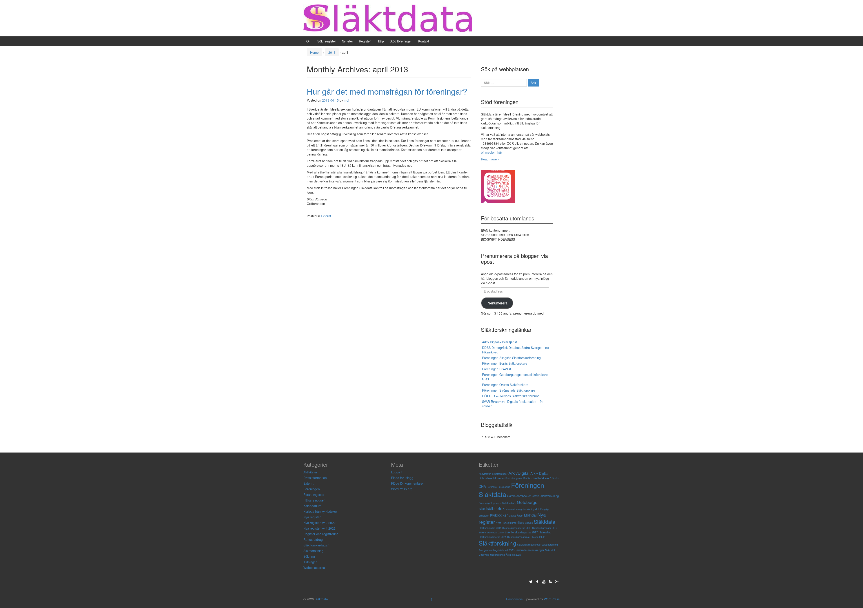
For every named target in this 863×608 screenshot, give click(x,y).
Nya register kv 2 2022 (319, 522)
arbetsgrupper (499, 473)
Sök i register (326, 41)
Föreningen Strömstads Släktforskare (508, 390)
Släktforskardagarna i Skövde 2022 (526, 537)
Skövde (529, 522)
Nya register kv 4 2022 (319, 528)
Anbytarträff (485, 473)
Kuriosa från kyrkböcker (320, 511)
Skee (520, 522)
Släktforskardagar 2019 (491, 532)
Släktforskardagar (316, 545)
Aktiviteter (310, 472)
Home (314, 52)
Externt (326, 216)
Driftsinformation (315, 477)
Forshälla (492, 486)
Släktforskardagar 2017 (544, 528)
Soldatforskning (549, 544)
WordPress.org (401, 489)
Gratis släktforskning (545, 496)
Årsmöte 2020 (513, 554)
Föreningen (311, 489)
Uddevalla (484, 554)
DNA (482, 486)
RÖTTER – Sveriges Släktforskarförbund (511, 396)
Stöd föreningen (401, 41)
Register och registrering (320, 534)
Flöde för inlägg (402, 477)
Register (365, 41)
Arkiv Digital (539, 473)
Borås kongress (513, 478)
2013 (332, 52)
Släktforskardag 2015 (490, 528)
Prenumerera (497, 302)
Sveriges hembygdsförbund (493, 550)
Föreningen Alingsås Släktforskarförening (511, 357)
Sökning (309, 556)
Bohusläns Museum (492, 478)
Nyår (498, 522)
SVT (511, 550)
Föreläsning (504, 486)
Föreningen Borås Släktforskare (504, 363)
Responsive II (515, 599)
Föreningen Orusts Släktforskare (505, 384)
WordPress (552, 599)
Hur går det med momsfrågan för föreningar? (387, 91)
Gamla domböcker (519, 496)
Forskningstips (313, 494)
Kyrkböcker (499, 515)
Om (308, 41)
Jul (537, 509)
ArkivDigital (518, 473)
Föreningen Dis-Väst (496, 369)
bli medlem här (491, 152)
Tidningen (310, 562)
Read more (490, 159)
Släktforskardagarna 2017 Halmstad (528, 532)
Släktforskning (313, 550)
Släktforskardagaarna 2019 (516, 528)
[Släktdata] (387, 18)
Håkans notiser (314, 500)
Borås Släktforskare (536, 478)
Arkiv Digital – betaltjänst (499, 342)
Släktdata (544, 521)
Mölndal (530, 515)
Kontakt (423, 41)
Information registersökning (519, 509)
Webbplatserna (314, 567)
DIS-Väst (554, 478)
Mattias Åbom (516, 515)
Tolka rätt (550, 550)
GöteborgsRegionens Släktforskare (497, 503)
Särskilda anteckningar (529, 550)
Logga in (397, 472)
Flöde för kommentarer (407, 483)
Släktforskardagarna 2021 (492, 537)
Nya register (312, 517)
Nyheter (347, 41)
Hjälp (380, 41)
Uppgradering (497, 554)
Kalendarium (312, 506)
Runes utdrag (313, 539)
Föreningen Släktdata (511, 489)
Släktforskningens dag (528, 544)
